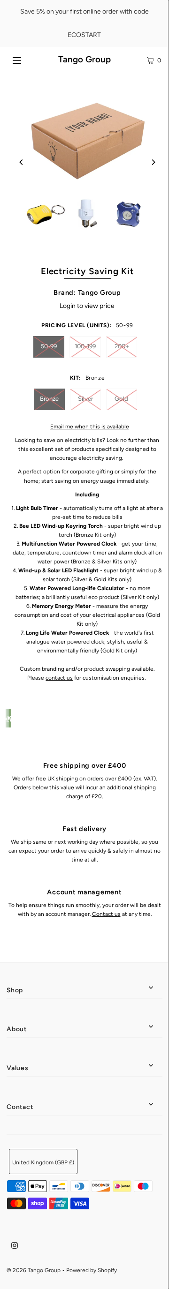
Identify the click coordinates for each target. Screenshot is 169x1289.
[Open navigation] (27, 59)
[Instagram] (14, 1247)
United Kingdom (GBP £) (43, 1162)
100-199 (85, 346)
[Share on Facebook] (7, 718)
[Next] (153, 162)
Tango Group (84, 59)
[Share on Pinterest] (10, 718)
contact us (59, 677)
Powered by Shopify (91, 1270)
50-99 (49, 346)
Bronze (49, 398)
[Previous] (21, 162)
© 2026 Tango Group (34, 1270)
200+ (122, 346)
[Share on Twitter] (8, 718)
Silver (85, 398)
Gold (121, 398)
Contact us (106, 914)
